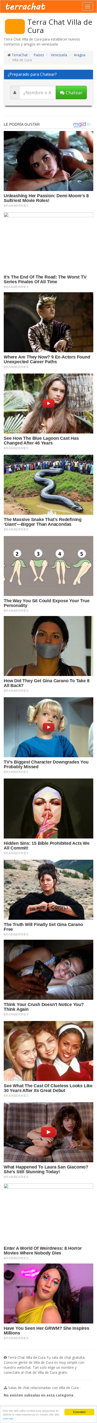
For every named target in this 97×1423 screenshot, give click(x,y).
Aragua (79, 54)
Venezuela (58, 54)
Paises (38, 54)
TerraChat (20, 54)
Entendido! (79, 1412)
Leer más (8, 1418)
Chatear (73, 93)
